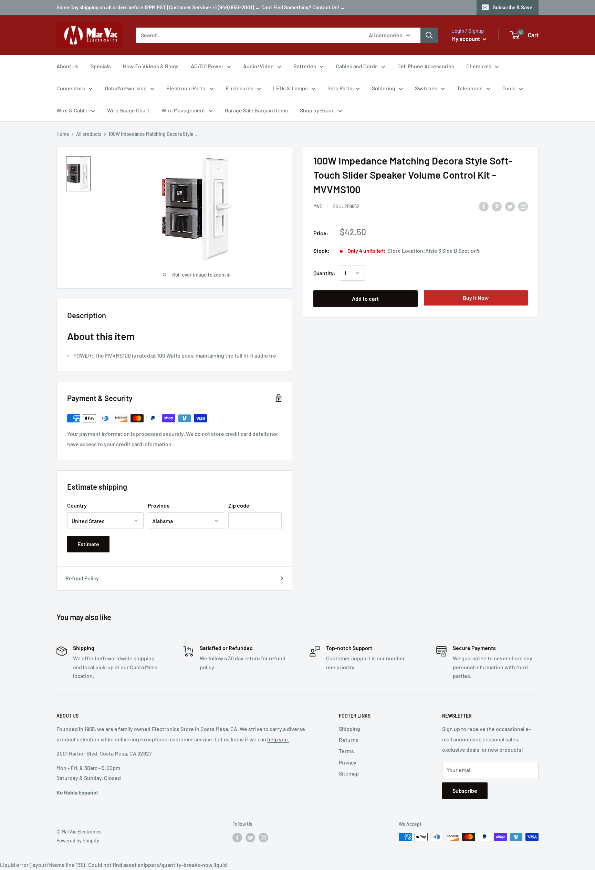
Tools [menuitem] (508, 88)
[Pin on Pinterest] (497, 206)
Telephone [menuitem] (470, 88)
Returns (348, 740)
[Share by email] (523, 206)
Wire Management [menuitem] (183, 110)
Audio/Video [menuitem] (258, 66)
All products (89, 134)
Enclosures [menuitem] (239, 88)
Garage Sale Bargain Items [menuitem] (256, 110)
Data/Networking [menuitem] (126, 88)
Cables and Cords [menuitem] (357, 66)
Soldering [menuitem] (383, 88)
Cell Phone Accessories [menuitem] (425, 66)
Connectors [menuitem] (70, 88)
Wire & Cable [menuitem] (71, 110)
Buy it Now (476, 297)
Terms (346, 751)
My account (466, 38)
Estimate (88, 544)
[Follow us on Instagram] (263, 837)
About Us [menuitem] (67, 66)
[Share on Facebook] (484, 206)
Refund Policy (82, 578)
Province (159, 505)
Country (77, 505)
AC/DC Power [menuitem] (207, 66)
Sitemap (349, 773)
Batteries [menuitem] (304, 66)
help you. (278, 739)
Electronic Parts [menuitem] (186, 88)
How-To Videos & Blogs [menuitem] (151, 66)
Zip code (238, 505)
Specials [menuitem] (101, 66)
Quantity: (324, 273)
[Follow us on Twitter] (250, 837)
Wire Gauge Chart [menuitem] (128, 110)
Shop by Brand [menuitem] (317, 110)
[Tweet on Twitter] (510, 206)
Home (62, 134)
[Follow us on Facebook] (237, 837)
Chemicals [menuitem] (478, 66)
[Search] (429, 35)
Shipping (349, 728)
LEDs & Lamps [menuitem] (290, 88)
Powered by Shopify (77, 840)
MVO (318, 206)
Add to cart (365, 298)
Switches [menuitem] (426, 88)
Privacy (347, 762)
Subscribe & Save (512, 7)
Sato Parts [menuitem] (339, 88)
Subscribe (464, 790)
